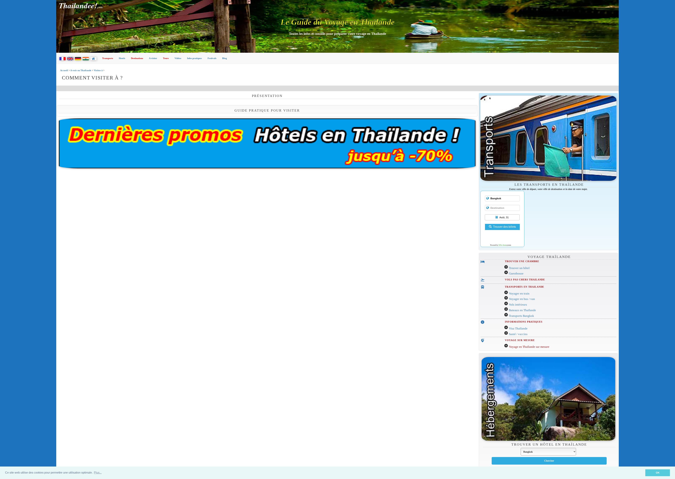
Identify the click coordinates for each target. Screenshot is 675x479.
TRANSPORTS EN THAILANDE (524, 286)
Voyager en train (519, 293)
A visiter (153, 58)
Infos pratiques (194, 58)
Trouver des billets (504, 226)
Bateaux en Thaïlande (522, 310)
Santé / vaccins (518, 334)
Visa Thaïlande (518, 328)
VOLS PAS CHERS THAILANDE (525, 279)
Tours (166, 58)
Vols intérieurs (518, 304)
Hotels (122, 58)
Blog (224, 58)
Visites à (98, 70)
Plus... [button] (98, 472)
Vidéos (178, 58)
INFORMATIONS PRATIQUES (523, 321)
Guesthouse (516, 273)
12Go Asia (502, 245)
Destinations (137, 58)
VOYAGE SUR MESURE (520, 340)
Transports (107, 58)
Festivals (212, 58)
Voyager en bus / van (522, 299)
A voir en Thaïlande (80, 70)
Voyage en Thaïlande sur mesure (529, 346)
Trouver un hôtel (519, 268)
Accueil (64, 70)
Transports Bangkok (521, 316)
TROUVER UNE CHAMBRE (522, 261)
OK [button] (658, 472)
